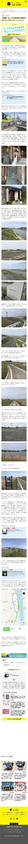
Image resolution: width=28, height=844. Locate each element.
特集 (20, 831)
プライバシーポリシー (15, 814)
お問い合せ (22, 814)
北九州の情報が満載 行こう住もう (17, 835)
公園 (17, 831)
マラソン (6, 662)
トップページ (3, 812)
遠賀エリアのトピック (20, 642)
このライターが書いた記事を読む (14, 719)
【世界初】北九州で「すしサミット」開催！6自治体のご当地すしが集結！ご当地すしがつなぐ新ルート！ (7, 797)
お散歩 (12, 662)
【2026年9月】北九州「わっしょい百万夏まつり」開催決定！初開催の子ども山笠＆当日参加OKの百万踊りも (20, 797)
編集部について (24, 812)
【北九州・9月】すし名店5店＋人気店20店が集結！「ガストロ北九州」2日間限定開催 (20, 776)
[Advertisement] (14, 739)
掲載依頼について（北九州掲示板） (13, 812)
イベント (22, 829)
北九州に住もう (17, 829)
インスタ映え (9, 831)
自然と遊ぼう (6, 665)
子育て (14, 831)
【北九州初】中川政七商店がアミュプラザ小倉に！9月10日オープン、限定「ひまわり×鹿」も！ (7, 777)
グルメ (5, 829)
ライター (4, 814)
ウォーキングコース (20, 662)
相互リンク (8, 814)
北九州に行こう (10, 829)
